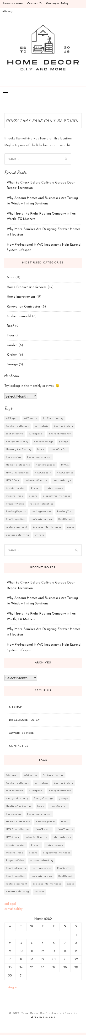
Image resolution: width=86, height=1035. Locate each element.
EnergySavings (44, 441)
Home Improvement (21, 296)
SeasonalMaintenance (47, 527)
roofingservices (42, 511)
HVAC (65, 465)
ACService (30, 418)
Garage (12, 364)
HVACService (64, 473)
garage (63, 441)
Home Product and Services (27, 287)
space (70, 527)
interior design (16, 488)
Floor (10, 335)
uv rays (39, 535)
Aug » (12, 987)
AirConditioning (53, 418)
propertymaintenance (56, 496)
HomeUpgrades (46, 465)
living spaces (54, 488)
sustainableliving (17, 535)
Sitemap (7, 11)
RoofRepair (65, 519)
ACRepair (12, 418)
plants (33, 496)
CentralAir (41, 426)
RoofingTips (65, 511)
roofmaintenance (42, 519)
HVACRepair (42, 473)
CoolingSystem (63, 426)
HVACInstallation (17, 473)
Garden (12, 345)
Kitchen (12, 354)
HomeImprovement (39, 457)
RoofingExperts (16, 511)
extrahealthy (13, 909)
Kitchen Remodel (19, 316)
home (40, 449)
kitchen (35, 488)
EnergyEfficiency (60, 433)
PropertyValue (15, 504)
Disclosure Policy (57, 3)
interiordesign (62, 480)
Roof (10, 326)
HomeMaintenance (18, 465)
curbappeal (36, 433)
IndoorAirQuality (36, 480)
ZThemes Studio (43, 1017)
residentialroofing (42, 504)
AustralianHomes (17, 426)
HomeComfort (59, 449)
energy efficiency (17, 441)
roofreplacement (16, 527)
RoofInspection (15, 519)
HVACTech (12, 480)
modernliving (14, 496)
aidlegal (10, 903)
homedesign (14, 457)
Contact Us (34, 3)
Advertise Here (12, 3)
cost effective (14, 433)
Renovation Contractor (23, 306)
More (10, 277)
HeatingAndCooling (19, 449)
